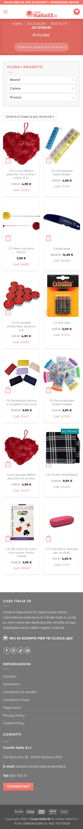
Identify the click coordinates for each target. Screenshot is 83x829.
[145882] (21, 222)
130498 (65, 487)
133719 (65, 564)
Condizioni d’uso (16, 700)
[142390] (62, 374)
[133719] (62, 523)
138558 (25, 568)
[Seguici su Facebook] (6, 650)
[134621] (21, 374)
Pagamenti (12, 708)
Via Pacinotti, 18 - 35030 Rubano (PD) (32, 757)
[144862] (21, 297)
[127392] (62, 297)
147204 (25, 190)
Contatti (9, 676)
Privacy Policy (14, 715)
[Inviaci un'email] (27, 650)
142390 (65, 416)
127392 (65, 334)
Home (17, 24)
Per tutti (59, 24)
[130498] (62, 449)
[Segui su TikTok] (20, 650)
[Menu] (5, 12)
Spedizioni (11, 684)
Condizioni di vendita (20, 692)
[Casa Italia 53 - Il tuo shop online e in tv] (41, 11)
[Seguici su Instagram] (13, 650)
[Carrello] (77, 11)
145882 (25, 264)
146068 (65, 260)
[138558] (21, 523)
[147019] (62, 145)
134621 (24, 416)
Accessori (36, 24)
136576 (25, 490)
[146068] (62, 222)
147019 (65, 186)
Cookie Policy (13, 723)
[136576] (21, 449)
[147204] (21, 145)
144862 (25, 342)
